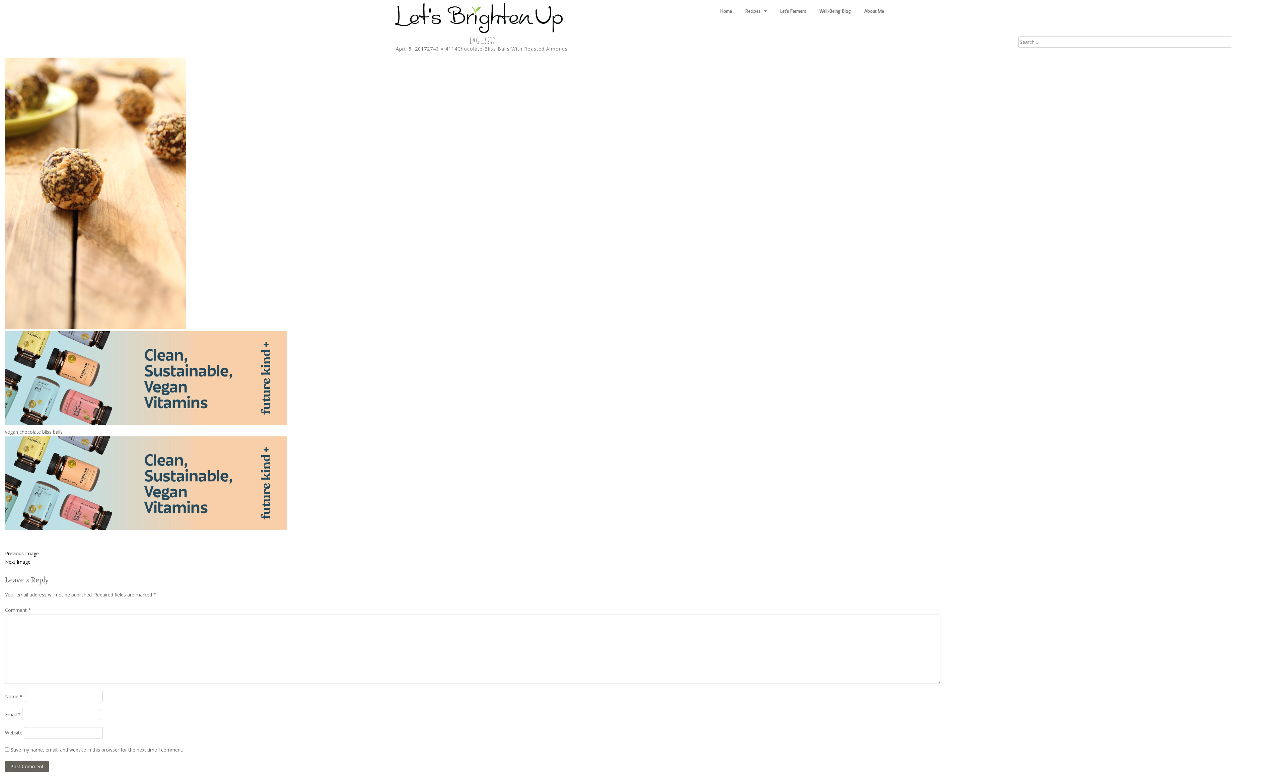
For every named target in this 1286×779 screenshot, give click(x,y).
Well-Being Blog (835, 11)
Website (13, 732)
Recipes (753, 11)
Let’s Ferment (793, 11)
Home (726, 11)
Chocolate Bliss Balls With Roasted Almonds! (513, 49)
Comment (18, 610)
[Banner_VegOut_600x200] (146, 423)
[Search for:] (1125, 42)
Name (13, 696)
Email (13, 714)
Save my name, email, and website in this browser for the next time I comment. (97, 750)
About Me (874, 11)
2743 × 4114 (442, 49)
